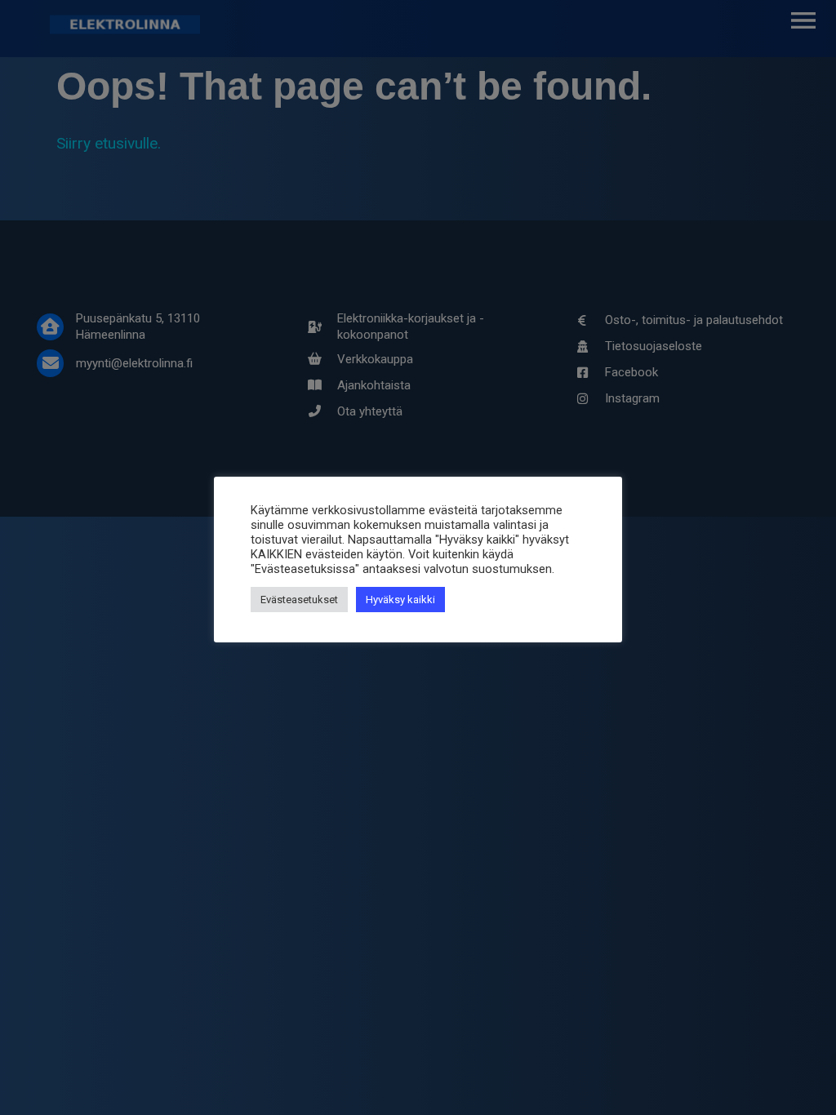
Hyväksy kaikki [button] (400, 599)
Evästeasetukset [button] (299, 599)
